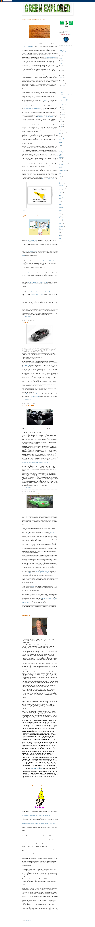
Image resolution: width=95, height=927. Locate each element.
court (60, 154)
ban (59, 136)
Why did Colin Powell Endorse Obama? (31, 216)
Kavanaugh (61, 197)
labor (60, 198)
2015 (61, 75)
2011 (61, 119)
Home (40, 918)
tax (59, 232)
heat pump (61, 192)
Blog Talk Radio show (44, 100)
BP (59, 141)
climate (60, 148)
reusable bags (61, 226)
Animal (60, 135)
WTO (60, 241)
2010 (61, 121)
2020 (61, 67)
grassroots (61, 185)
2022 (61, 63)
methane (60, 204)
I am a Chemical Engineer (28, 46)
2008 (61, 124)
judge (60, 195)
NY (59, 211)
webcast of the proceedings (47, 109)
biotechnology (61, 138)
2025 (61, 58)
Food (60, 176)
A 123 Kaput (25, 322)
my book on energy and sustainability (49, 178)
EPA (60, 173)
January (63, 117)
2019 (61, 68)
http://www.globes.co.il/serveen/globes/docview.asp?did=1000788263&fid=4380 (36, 815)
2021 (61, 65)
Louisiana (61, 202)
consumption (61, 151)
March (63, 114)
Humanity (61, 194)
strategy (60, 229)
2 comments (28, 609)
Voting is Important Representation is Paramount (33, 19)
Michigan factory (25, 366)
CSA (60, 155)
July (62, 107)
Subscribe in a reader (63, 247)
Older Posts (56, 918)
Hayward (60, 189)
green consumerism (62, 186)
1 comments (28, 316)
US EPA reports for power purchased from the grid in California (39, 572)
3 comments (28, 487)
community (61, 149)
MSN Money (33, 586)
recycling (60, 223)
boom (60, 139)
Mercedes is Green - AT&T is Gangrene (31, 493)
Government (61, 183)
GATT (60, 180)
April (63, 112)
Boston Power (27, 365)
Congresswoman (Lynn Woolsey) (51, 57)
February (63, 116)
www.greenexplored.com (34, 396)
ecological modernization (63, 163)
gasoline (60, 179)
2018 (61, 70)
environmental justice (63, 172)
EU (59, 174)
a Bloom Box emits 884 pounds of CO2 (42, 571)
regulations (61, 225)
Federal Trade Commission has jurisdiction (48, 598)
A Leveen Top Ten (62, 132)
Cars (60, 145)
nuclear (60, 210)
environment (61, 169)
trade (60, 235)
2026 (61, 57)
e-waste (60, 161)
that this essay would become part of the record (45, 116)
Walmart (60, 236)
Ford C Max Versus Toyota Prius (29, 405)
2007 (61, 126)
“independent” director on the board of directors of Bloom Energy (42, 291)
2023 (61, 62)
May (62, 110)
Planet (60, 217)
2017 (61, 72)
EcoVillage (61, 164)
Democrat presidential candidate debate (33, 393)
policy (60, 220)
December (63, 82)
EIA (59, 166)
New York (61, 208)
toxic (60, 233)
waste (60, 238)
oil (59, 213)
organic (60, 214)
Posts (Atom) (28, 920)
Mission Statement (62, 51)
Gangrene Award (62, 177)
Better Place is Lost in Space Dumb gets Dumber (33, 785)
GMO (60, 182)
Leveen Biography (26, 615)
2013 (61, 78)
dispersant (61, 160)
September (63, 104)
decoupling (61, 157)
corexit (60, 152)
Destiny (60, 158)
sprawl (60, 228)
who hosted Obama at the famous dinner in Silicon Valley (44, 260)
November (63, 83)
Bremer (60, 142)
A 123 (25, 358)
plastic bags (61, 219)
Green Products (61, 188)
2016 (61, 73)
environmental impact (63, 170)
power (60, 222)
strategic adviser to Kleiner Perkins (31, 251)
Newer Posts (24, 918)
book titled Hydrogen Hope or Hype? (50, 130)
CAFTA (60, 144)
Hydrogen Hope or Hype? (29, 397)
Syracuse (60, 230)
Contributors (61, 50)
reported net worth (29, 272)
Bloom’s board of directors (26, 602)
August (63, 105)
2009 (61, 123)
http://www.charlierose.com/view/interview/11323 (30, 832)
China (60, 146)
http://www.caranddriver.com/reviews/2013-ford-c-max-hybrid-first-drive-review (36, 462)
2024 (61, 60)
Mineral (60, 205)
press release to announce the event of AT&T (33, 562)
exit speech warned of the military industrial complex (37, 282)
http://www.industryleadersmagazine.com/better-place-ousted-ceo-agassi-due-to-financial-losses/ (38, 823)
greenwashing (39, 518)
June (62, 109)
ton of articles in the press (32, 240)
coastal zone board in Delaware (37, 294)
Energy (60, 167)
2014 (61, 77)
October (63, 85)
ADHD (60, 133)
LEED (60, 201)
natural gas (61, 207)
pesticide (60, 216)
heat (60, 191)
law (59, 199)
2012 (61, 80)
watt (60, 239)
